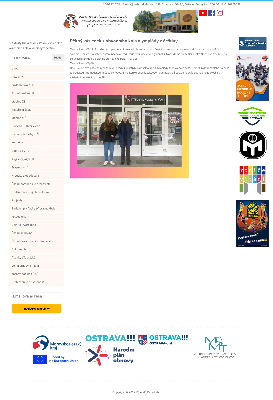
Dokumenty (19, 249)
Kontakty (17, 142)
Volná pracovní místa (25, 265)
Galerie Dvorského (24, 225)
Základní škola (21, 85)
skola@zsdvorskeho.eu (139, 4)
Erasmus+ (18, 167)
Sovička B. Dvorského (26, 126)
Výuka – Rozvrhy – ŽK (26, 134)
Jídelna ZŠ (18, 101)
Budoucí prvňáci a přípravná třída (33, 208)
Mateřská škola (21, 109)
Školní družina (21, 93)
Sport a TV (18, 150)
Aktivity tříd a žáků (23, 257)
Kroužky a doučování (25, 175)
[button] (36, 85)
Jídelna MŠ (19, 118)
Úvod (15, 68)
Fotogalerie (19, 216)
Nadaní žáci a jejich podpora (30, 192)
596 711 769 (112, 4)
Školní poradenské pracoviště (31, 184)
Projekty (17, 200)
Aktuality (17, 76)
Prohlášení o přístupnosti (28, 282)
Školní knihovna (22, 233)
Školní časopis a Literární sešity (32, 241)
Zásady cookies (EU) (25, 274)
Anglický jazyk (21, 159)
